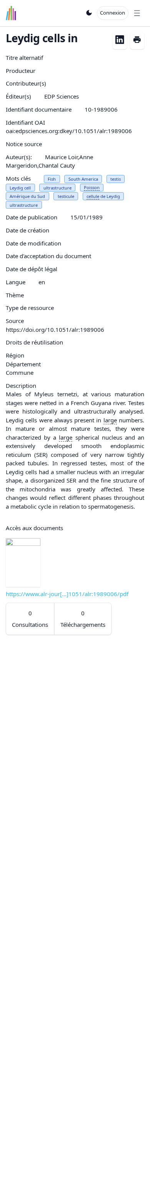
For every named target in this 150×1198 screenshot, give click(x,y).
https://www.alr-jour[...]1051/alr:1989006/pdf (67, 594)
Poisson (92, 187)
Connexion (112, 12)
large (110, 420)
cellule (93, 196)
